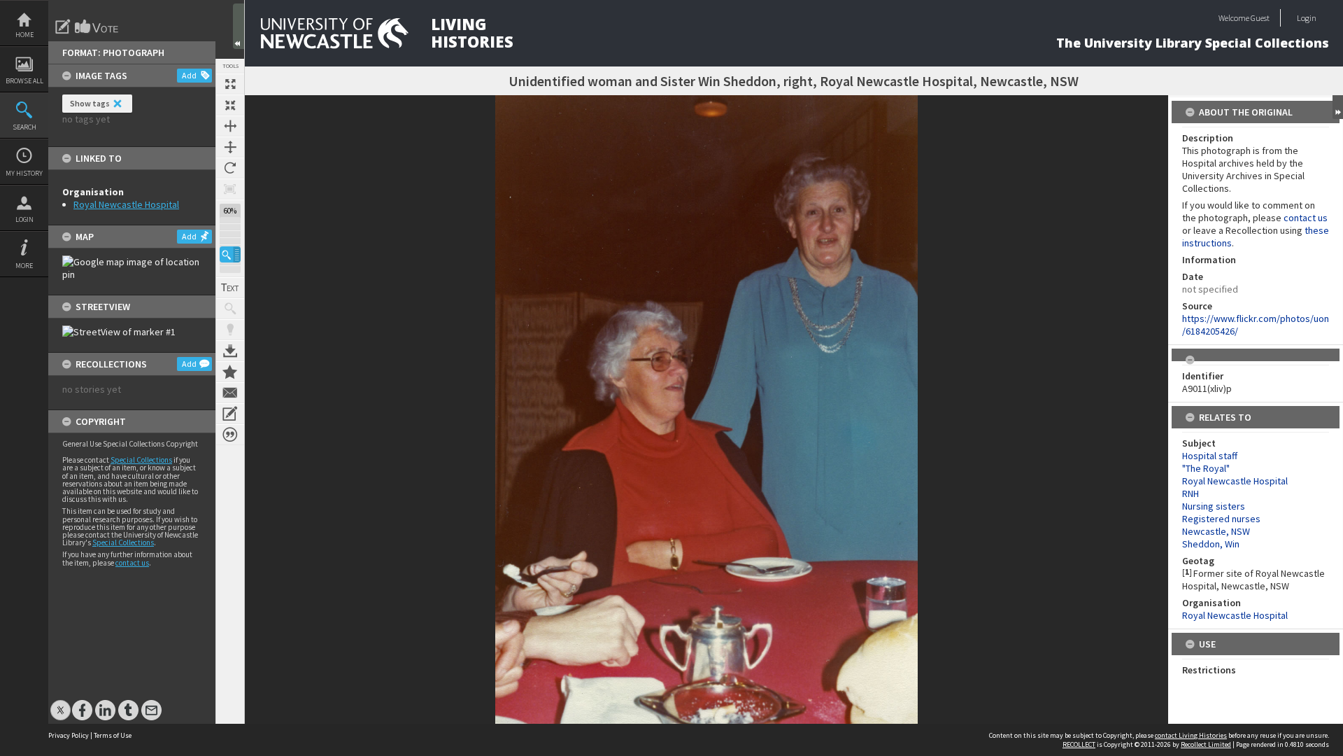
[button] (230, 254)
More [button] (24, 265)
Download (230, 350)
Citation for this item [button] (230, 434)
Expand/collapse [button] (1338, 107)
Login (24, 219)
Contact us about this (230, 392)
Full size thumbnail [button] (230, 84)
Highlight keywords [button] (230, 329)
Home (24, 34)
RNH (1190, 493)
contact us (132, 563)
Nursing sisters (1213, 506)
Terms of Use (113, 735)
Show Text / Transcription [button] (230, 287)
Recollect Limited (1206, 744)
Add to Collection (230, 371)
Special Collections (141, 460)
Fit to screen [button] (230, 104)
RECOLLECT (1079, 744)
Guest (1260, 18)
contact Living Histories (1191, 735)
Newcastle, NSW (1216, 531)
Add (189, 75)
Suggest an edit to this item (63, 26)
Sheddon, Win (1210, 544)
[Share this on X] (60, 703)
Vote (97, 26)
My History (24, 173)
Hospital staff (1209, 455)
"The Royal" (1206, 468)
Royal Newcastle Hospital (126, 204)
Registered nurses (1221, 518)
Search (24, 127)
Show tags (90, 103)
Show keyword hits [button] (230, 308)
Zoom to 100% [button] (230, 189)
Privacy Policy (68, 735)
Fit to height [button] (230, 147)
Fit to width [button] (230, 125)
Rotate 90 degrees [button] (230, 168)
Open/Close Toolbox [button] (238, 26)
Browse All (24, 80)
